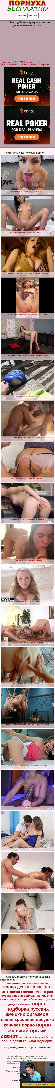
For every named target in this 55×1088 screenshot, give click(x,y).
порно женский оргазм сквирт (26, 1030)
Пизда (33, 65)
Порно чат (33, 15)
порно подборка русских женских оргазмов (27, 1009)
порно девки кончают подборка (27, 1041)
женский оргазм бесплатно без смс (36, 1037)
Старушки (45, 65)
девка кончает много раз (31, 992)
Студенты (12, 65)
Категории (22, 15)
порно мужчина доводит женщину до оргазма (27, 983)
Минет (24, 65)
